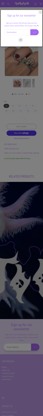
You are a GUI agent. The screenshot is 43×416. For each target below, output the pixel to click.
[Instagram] (21, 40)
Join (34, 32)
